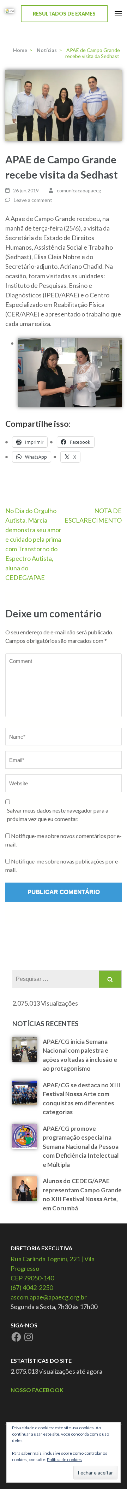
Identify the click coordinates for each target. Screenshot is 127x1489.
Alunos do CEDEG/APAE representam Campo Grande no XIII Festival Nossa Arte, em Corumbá (82, 1194)
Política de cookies (64, 1459)
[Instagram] (28, 1337)
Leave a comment (33, 200)
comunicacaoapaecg (79, 190)
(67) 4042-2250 (32, 1287)
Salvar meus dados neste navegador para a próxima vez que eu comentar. (57, 814)
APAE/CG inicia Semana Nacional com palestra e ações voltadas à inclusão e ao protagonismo (80, 1055)
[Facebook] (16, 1337)
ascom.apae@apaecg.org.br (49, 1297)
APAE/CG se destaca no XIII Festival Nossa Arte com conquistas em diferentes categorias (81, 1098)
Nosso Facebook (37, 1389)
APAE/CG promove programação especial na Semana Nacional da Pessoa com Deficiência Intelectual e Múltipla (81, 1146)
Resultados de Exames (64, 14)
